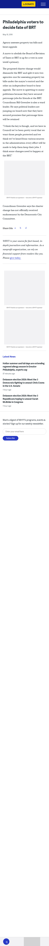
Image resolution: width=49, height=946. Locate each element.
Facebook (15, 228)
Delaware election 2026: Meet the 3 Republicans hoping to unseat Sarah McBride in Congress (20, 399)
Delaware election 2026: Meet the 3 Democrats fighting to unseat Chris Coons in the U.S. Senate (23, 382)
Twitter (20, 228)
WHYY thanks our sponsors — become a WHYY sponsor (24, 198)
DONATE (29, 4)
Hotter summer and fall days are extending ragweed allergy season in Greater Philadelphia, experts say (24, 366)
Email (26, 228)
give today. (15, 257)
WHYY (10, 4)
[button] (6, 941)
